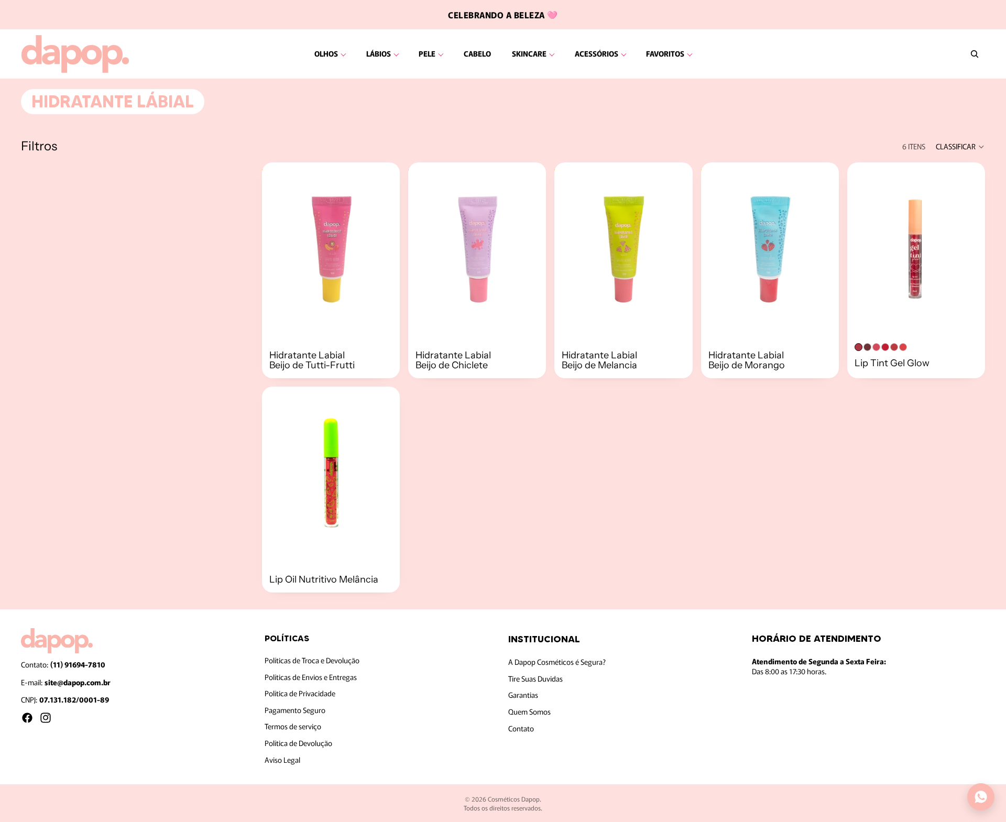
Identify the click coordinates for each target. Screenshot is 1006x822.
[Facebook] (27, 717)
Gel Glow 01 (858, 347)
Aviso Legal (282, 759)
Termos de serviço (293, 726)
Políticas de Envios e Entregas (311, 677)
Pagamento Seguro (295, 710)
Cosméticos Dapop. (514, 798)
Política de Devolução (298, 743)
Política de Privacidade (300, 693)
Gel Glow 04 (885, 347)
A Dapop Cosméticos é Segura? (557, 661)
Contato (521, 728)
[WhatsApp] (980, 796)
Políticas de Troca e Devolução (312, 660)
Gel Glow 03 (876, 347)
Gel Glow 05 (894, 347)
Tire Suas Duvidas (535, 678)
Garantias (523, 695)
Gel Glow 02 (867, 347)
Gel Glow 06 (903, 347)
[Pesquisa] (974, 53)
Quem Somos (529, 711)
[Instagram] (45, 717)
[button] (960, 146)
